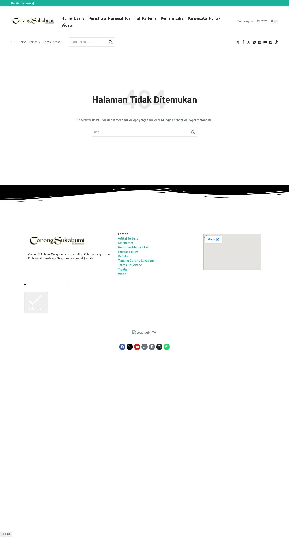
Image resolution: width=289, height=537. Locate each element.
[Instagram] (159, 347)
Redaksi (123, 256)
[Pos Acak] (237, 42)
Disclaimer (125, 243)
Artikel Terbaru (128, 238)
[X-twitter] (130, 347)
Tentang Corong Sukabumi (136, 260)
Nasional (115, 18)
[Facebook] (122, 347)
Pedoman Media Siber (133, 247)
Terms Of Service (130, 265)
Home (67, 18)
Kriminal (132, 18)
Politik (214, 18)
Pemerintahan (173, 18)
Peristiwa (97, 18)
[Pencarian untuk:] (88, 42)
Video (67, 25)
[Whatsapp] (167, 347)
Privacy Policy (128, 251)
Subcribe (35, 308)
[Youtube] (137, 347)
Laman (33, 42)
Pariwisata (197, 18)
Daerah (80, 18)
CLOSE (6, 534)
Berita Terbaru (53, 42)
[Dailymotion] (152, 347)
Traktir (122, 269)
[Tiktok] (144, 347)
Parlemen (150, 18)
